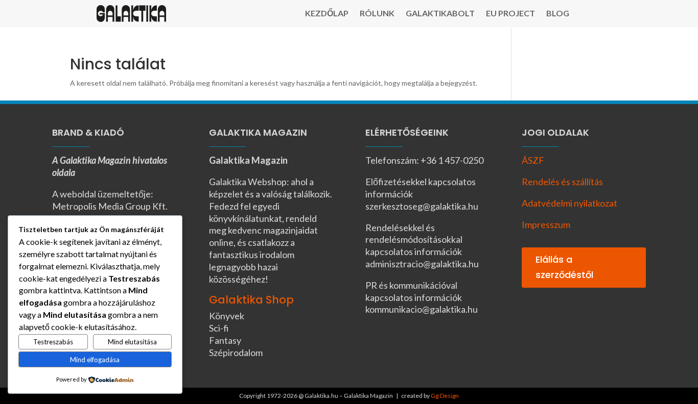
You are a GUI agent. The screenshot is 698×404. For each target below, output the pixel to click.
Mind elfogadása (95, 360)
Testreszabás (53, 342)
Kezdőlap (326, 14)
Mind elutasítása (132, 342)
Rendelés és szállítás (562, 181)
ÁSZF (533, 160)
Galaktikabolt (440, 14)
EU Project (510, 14)
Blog (557, 14)
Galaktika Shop (251, 299)
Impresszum (546, 224)
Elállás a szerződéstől (564, 267)
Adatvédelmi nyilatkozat (569, 203)
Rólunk (377, 14)
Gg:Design (445, 395)
